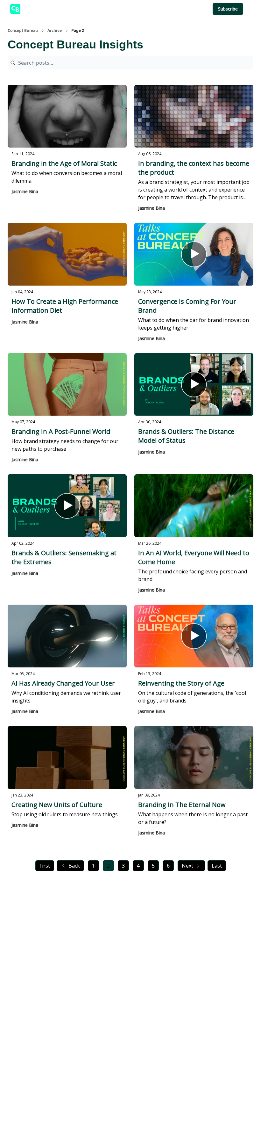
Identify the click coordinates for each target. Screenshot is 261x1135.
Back (74, 865)
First (44, 865)
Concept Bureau (23, 30)
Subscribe (228, 9)
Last (217, 865)
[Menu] (249, 8)
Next (187, 865)
